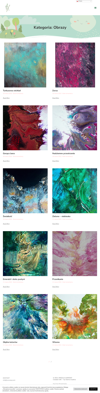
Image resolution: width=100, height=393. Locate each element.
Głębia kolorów (10, 342)
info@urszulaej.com (9, 380)
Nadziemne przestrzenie (63, 153)
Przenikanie (57, 279)
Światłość (7, 216)
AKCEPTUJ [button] (93, 389)
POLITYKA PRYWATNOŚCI (60, 384)
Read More (6, 98)
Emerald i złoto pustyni (14, 279)
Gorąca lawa (9, 153)
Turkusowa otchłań (12, 90)
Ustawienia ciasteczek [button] (80, 389)
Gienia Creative (71, 380)
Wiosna (55, 342)
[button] (95, 7)
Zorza (55, 90)
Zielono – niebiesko (61, 216)
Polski (80, 1)
